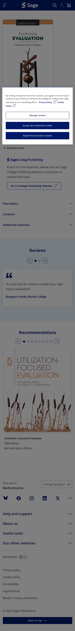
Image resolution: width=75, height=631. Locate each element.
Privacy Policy (45, 102)
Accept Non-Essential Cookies (37, 125)
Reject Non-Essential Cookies (37, 135)
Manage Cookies (37, 115)
